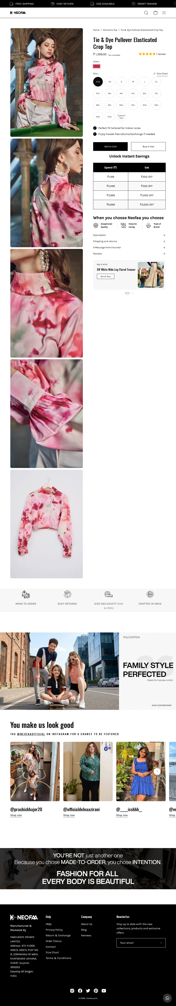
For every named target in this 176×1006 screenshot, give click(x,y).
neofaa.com (91, 998)
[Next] (157, 771)
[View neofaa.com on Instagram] (72, 990)
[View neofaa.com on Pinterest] (95, 990)
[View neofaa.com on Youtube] (103, 990)
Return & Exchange (58, 935)
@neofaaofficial (31, 734)
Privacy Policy (54, 929)
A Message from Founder (107, 247)
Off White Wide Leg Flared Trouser (116, 269)
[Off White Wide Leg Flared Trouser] (151, 275)
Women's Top (110, 29)
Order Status (54, 941)
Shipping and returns (105, 241)
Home (96, 29)
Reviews (97, 253)
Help (48, 916)
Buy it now (148, 146)
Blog (84, 929)
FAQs (49, 924)
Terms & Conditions (58, 958)
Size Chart (52, 952)
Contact (51, 946)
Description (99, 235)
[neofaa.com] (18, 12)
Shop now (16, 815)
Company (86, 916)
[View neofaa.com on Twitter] (88, 990)
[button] (147, 54)
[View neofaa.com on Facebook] (80, 990)
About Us (86, 924)
